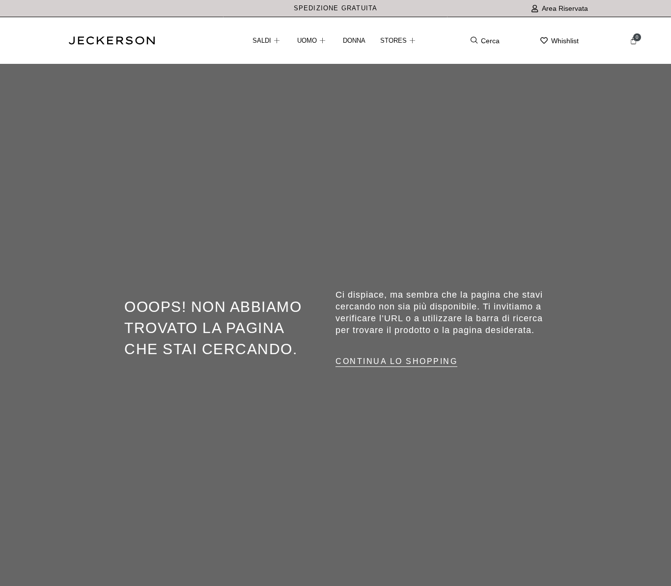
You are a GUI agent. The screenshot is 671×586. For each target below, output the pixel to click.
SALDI (261, 40)
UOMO (307, 40)
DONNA (354, 40)
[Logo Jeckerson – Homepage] (112, 42)
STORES (393, 40)
